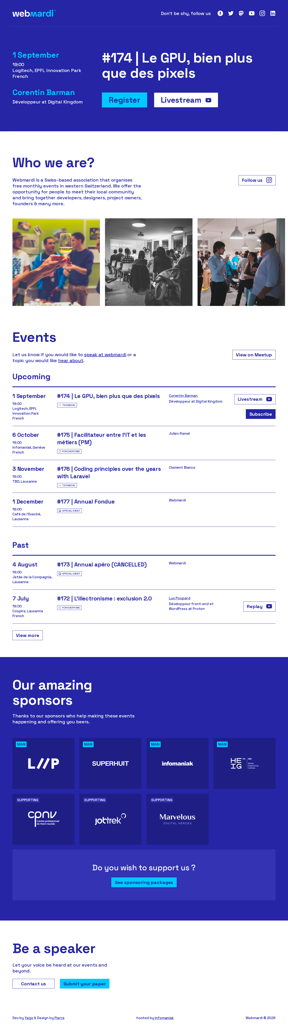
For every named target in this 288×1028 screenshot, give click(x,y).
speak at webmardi (105, 354)
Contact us (33, 984)
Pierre (59, 1018)
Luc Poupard (179, 598)
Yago (29, 1018)
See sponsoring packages (144, 882)
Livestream (182, 100)
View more (27, 635)
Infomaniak (164, 1018)
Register (124, 100)
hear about (70, 360)
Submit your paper (84, 984)
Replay (255, 606)
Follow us (253, 180)
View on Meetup (254, 355)
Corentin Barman (183, 395)
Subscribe (260, 414)
